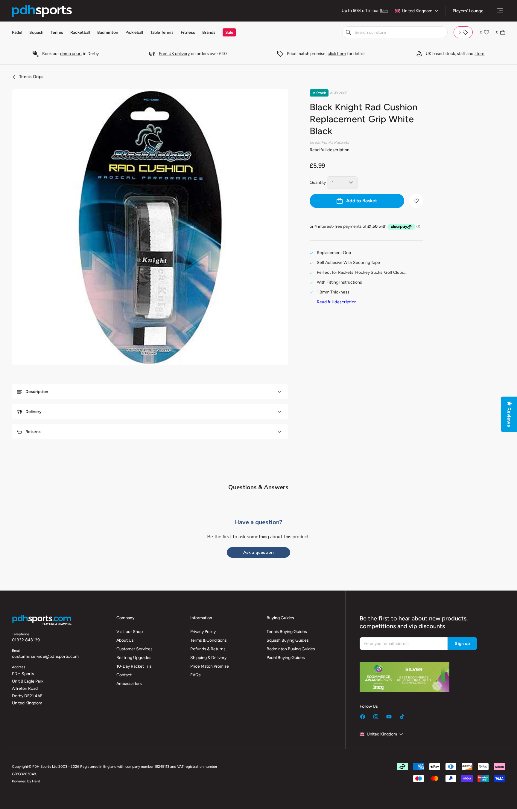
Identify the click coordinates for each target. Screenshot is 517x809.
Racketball (80, 32)
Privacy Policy (203, 631)
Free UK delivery (174, 53)
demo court (71, 53)
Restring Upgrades (133, 657)
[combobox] (395, 32)
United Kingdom (417, 10)
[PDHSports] (42, 11)
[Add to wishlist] (416, 201)
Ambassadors (129, 683)
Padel (17, 32)
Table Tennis (162, 32)
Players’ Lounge (468, 10)
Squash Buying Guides (288, 640)
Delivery (33, 411)
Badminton (107, 32)
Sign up (462, 643)
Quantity (318, 182)
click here (337, 53)
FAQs (195, 675)
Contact (124, 675)
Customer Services (134, 649)
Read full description (329, 149)
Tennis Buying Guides (287, 631)
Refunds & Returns (208, 649)
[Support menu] (500, 10)
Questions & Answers (258, 487)
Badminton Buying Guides (291, 649)
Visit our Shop (129, 631)
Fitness (188, 32)
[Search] (348, 32)
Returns (33, 431)
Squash (36, 32)
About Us (125, 640)
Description (36, 391)
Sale (384, 10)
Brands (208, 32)
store (479, 53)
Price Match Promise (209, 666)
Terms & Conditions (208, 640)
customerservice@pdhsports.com (45, 656)
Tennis (57, 32)
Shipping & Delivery (208, 657)
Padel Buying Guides (286, 657)
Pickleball (134, 32)
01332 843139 (26, 640)
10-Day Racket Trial (134, 666)
